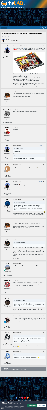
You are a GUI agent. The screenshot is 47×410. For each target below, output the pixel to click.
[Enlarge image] (29, 62)
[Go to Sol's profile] (7, 204)
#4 (43, 127)
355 (8, 309)
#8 (43, 199)
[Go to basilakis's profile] (7, 131)
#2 (43, 91)
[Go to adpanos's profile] (7, 320)
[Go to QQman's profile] (7, 356)
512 (7, 137)
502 (8, 362)
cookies (16, 403)
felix (7, 46)
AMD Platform (18, 40)
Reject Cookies (41, 405)
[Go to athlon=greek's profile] (7, 113)
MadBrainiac (7, 280)
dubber (7, 164)
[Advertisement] (23, 17)
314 (7, 290)
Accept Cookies (32, 405)
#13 (43, 296)
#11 (43, 263)
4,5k (8, 274)
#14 (43, 315)
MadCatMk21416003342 (7, 297)
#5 (43, 145)
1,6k (8, 119)
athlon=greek (7, 109)
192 (7, 343)
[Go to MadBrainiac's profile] (7, 284)
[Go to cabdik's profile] (7, 267)
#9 (43, 220)
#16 (43, 351)
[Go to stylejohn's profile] (7, 337)
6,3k (8, 326)
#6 (43, 164)
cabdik (7, 263)
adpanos (7, 316)
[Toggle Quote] (14, 148)
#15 (43, 332)
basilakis (7, 127)
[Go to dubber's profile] (7, 169)
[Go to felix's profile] (3, 40)
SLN (7, 239)
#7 (43, 181)
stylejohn (7, 332)
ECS (24, 48)
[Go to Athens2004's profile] (7, 95)
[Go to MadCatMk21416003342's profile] (7, 302)
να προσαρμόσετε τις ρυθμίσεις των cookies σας (14, 405)
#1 (43, 45)
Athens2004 (7, 91)
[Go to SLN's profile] (7, 243)
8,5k (8, 249)
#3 (43, 109)
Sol (7, 199)
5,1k (8, 56)
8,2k (8, 101)
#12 (43, 280)
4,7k (8, 175)
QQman (7, 351)
